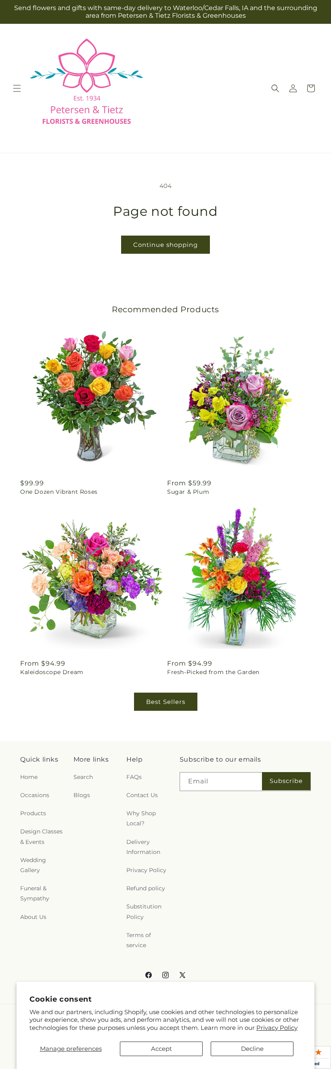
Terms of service (138, 940)
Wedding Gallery (33, 865)
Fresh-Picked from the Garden (213, 672)
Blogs (81, 795)
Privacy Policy (276, 1027)
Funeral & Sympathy (34, 893)
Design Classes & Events (41, 836)
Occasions (34, 795)
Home (29, 777)
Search (83, 777)
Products (33, 813)
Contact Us (142, 795)
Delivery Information (143, 847)
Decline (252, 1048)
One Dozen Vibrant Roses (59, 491)
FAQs (134, 777)
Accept (161, 1048)
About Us (33, 917)
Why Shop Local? (141, 818)
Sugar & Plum (188, 491)
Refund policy (145, 888)
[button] (17, 88)
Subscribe (286, 781)
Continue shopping (165, 244)
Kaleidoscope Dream (52, 672)
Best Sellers (165, 702)
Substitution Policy (143, 911)
